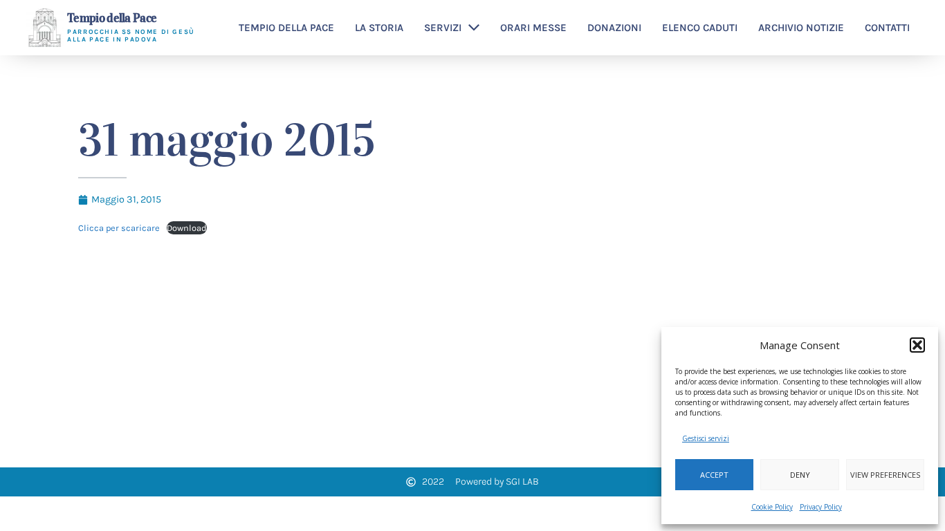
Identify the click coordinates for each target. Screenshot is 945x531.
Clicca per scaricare (119, 228)
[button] (917, 345)
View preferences (885, 474)
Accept (714, 474)
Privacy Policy (821, 507)
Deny (800, 474)
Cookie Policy (772, 507)
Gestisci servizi (705, 438)
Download (187, 228)
